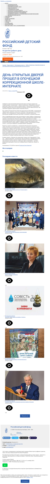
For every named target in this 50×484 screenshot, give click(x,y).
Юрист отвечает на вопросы (11, 274)
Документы (8, 16)
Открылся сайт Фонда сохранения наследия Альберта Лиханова (19, 402)
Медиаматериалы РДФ (14, 15)
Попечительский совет (14, 6)
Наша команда (12, 8)
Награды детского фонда (15, 10)
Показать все (25, 416)
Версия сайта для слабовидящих (15, 25)
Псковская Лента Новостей (25, 145)
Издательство (9, 24)
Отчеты (7, 17)
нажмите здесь (29, 477)
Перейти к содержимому (6, 1)
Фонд (6, 3)
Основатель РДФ (12, 4)
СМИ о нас (8, 20)
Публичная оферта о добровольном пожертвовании (23, 13)
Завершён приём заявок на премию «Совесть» (15, 317)
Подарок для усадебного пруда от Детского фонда (16, 189)
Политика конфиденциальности (17, 11)
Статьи (7, 22)
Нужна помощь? (10, 18)
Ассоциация (9, 23)
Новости (7, 19)
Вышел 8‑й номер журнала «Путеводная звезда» (16, 359)
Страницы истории (13, 9)
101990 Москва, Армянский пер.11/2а (14, 443)
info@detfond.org (9, 447)
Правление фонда (13, 5)
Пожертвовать (7, 59)
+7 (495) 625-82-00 (11, 445)
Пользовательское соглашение (17, 12)
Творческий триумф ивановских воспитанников (16, 232)
